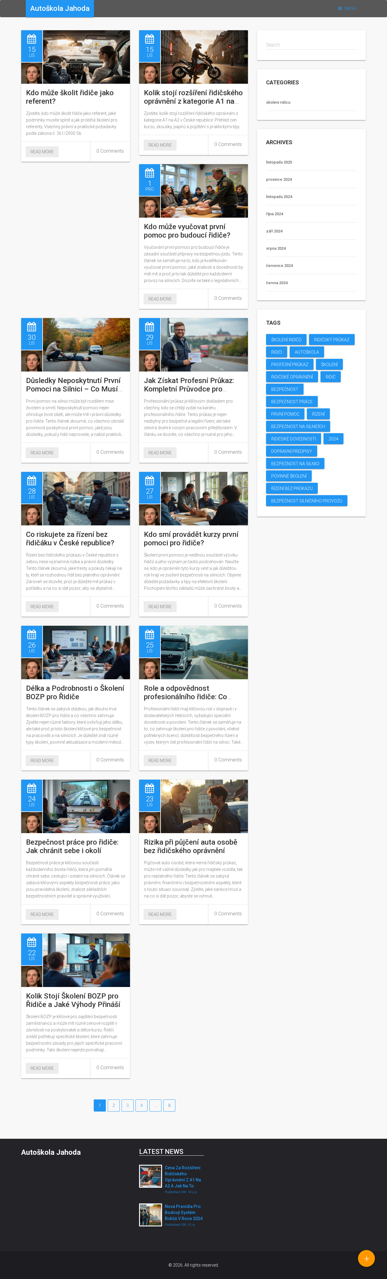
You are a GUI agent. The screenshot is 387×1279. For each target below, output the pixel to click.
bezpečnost (284, 389)
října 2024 (274, 214)
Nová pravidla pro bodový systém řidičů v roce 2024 (184, 1212)
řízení (318, 414)
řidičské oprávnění (292, 377)
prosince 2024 (279, 179)
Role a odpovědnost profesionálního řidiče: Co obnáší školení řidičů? (185, 696)
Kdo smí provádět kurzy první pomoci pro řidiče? (191, 538)
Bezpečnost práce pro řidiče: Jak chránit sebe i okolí (72, 846)
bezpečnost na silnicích (298, 426)
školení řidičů (286, 339)
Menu (350, 8)
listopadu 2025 (279, 162)
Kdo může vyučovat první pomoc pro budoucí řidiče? (187, 230)
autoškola (307, 352)
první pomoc (285, 414)
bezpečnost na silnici (295, 463)
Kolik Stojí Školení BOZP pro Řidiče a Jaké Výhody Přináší (73, 1000)
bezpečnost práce (292, 401)
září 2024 (274, 231)
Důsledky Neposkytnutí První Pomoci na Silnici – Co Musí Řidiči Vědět (73, 389)
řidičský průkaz (332, 339)
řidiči (276, 352)
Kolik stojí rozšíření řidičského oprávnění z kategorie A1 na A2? (193, 101)
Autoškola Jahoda (51, 1152)
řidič (331, 377)
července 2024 (279, 265)
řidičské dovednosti (293, 439)
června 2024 (277, 283)
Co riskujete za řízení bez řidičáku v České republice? (70, 538)
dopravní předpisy (291, 451)
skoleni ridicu (278, 102)
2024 (333, 439)
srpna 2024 (276, 248)
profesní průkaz (289, 364)
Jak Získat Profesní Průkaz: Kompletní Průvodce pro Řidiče (189, 389)
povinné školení (289, 476)
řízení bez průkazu (292, 488)
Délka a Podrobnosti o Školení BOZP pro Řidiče (75, 692)
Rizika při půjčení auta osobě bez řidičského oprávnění (190, 846)
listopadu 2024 (279, 196)
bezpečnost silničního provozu (306, 500)
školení (329, 364)
